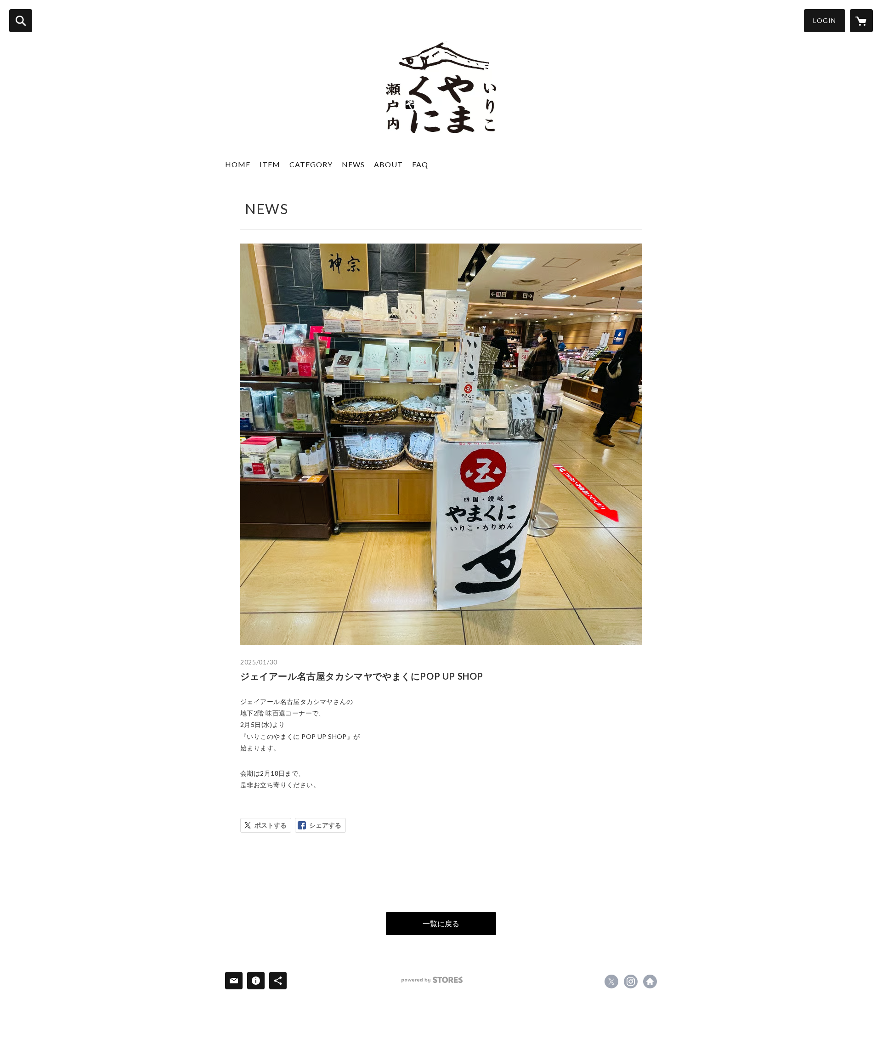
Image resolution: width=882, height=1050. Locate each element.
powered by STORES (432, 979)
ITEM (270, 164)
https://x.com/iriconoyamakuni (611, 981)
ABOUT (388, 164)
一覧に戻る (441, 923)
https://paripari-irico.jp (650, 981)
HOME (237, 164)
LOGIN (824, 20)
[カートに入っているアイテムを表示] (861, 20)
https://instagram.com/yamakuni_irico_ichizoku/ (631, 981)
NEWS (353, 164)
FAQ (420, 164)
